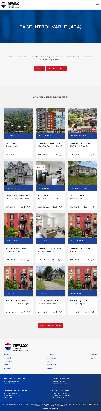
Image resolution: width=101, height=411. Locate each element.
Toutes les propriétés (50, 325)
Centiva (54, 408)
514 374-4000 (11, 385)
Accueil (39, 69)
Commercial (8, 361)
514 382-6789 (60, 397)
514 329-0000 (60, 385)
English (93, 358)
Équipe (6, 364)
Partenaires (51, 358)
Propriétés (8, 358)
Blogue (50, 368)
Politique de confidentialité (88, 404)
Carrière (7, 368)
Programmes (51, 364)
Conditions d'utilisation (42, 405)
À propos (50, 354)
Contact (94, 354)
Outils (49, 361)
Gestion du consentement (58, 405)
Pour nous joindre (56, 69)
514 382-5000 (11, 397)
